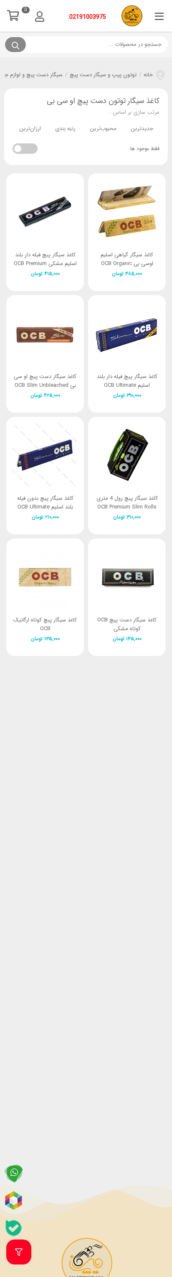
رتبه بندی (65, 128)
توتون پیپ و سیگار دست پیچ (103, 75)
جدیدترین (142, 128)
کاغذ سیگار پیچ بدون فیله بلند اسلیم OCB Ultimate (45, 502)
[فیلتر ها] (18, 1251)
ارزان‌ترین (30, 128)
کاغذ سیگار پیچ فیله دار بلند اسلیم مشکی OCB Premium (45, 259)
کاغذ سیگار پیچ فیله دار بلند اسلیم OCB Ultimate (127, 381)
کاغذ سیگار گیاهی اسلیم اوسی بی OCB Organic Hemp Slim (127, 263)
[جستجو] (15, 44)
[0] (15, 16)
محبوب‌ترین (103, 128)
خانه (148, 75)
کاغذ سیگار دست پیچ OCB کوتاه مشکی (127, 624)
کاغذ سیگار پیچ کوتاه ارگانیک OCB (45, 624)
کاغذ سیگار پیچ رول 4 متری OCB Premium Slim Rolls (127, 502)
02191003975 (87, 17)
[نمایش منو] (159, 17)
